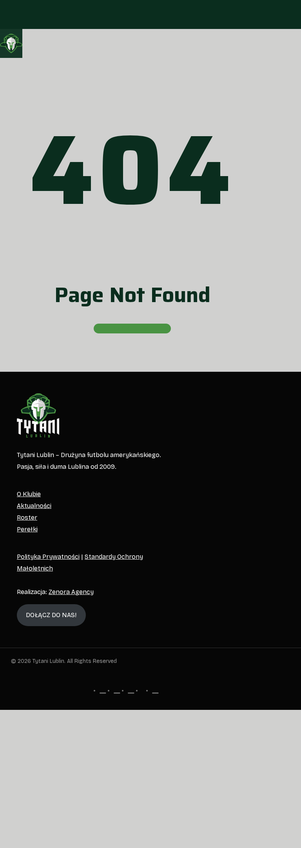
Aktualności (34, 506)
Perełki (27, 529)
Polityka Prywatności (48, 556)
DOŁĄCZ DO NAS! (51, 615)
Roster (27, 517)
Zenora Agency (71, 592)
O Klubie (29, 494)
